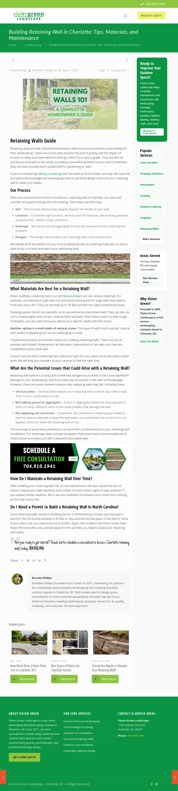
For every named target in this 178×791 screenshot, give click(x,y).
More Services (151, 239)
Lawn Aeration (149, 162)
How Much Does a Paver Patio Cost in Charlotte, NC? (28, 667)
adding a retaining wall (52, 174)
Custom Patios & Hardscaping (81, 721)
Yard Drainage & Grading (78, 727)
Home (13, 45)
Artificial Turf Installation (77, 733)
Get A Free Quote (24, 757)
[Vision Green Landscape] (28, 15)
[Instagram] (156, 784)
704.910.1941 (155, 4)
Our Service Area (150, 280)
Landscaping (33, 45)
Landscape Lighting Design (79, 750)
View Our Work (149, 341)
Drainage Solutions (151, 173)
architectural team (70, 296)
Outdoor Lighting (150, 206)
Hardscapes (147, 184)
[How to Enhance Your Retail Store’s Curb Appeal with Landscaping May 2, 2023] (175, 777)
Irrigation (145, 217)
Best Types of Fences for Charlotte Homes (65, 667)
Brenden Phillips (43, 70)
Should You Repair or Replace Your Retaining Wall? (109, 667)
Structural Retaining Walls (78, 739)
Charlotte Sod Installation (78, 744)
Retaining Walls (149, 228)
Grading (145, 195)
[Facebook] (152, 784)
